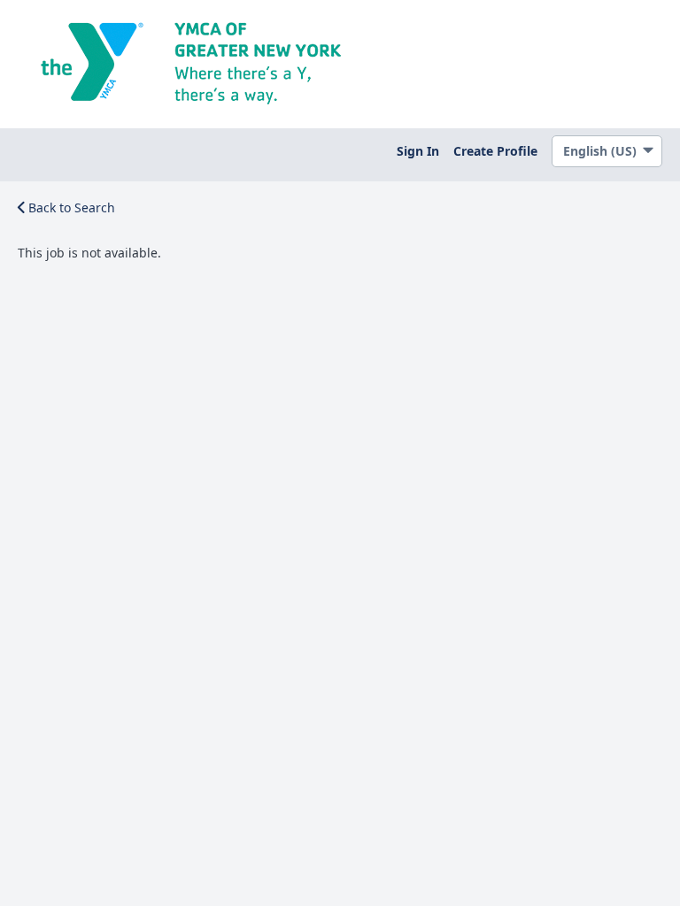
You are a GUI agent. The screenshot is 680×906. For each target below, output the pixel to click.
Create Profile (495, 150)
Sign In (418, 150)
